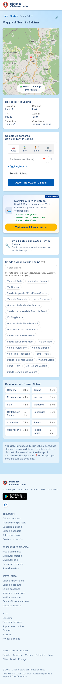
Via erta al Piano (40, 347)
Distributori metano (12, 555)
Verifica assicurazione (14, 593)
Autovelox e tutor (12, 535)
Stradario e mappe (12, 526)
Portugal (22, 659)
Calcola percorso (12, 518)
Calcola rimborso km (13, 580)
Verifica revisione (12, 597)
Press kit (7, 634)
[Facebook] (5, 505)
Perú (50, 655)
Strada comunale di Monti (20, 341)
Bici (25, 149)
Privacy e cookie (11, 638)
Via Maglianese (15, 317)
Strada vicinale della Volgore (22, 372)
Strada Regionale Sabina (20, 359)
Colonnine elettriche (13, 564)
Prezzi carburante (12, 551)
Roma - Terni (14, 365)
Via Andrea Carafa (37, 281)
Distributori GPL (10, 560)
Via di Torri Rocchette (18, 353)
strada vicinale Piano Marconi (22, 323)
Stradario (14, 16)
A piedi (37, 149)
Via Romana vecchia (36, 365)
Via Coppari (13, 287)
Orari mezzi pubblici (13, 539)
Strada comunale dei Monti (21, 335)
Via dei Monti (45, 341)
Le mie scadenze (11, 589)
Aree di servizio (11, 568)
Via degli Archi (14, 281)
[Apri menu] (57, 5)
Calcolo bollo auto (12, 584)
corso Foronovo (41, 299)
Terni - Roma (42, 353)
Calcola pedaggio (12, 531)
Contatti (6, 630)
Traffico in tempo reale (14, 522)
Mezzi (48, 149)
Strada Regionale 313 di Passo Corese (27, 293)
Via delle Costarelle (17, 299)
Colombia (40, 655)
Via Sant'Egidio (46, 359)
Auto (13, 149)
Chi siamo (8, 618)
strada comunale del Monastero (23, 329)
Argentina (18, 655)
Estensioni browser (12, 622)
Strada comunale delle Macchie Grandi (27, 311)
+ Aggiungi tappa (17, 166)
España (6, 655)
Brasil (13, 659)
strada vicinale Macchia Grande (23, 305)
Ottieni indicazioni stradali (31, 182)
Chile (5, 659)
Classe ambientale (12, 605)
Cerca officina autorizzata (16, 601)
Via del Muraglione (17, 347)
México (29, 655)
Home (5, 16)
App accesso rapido (13, 626)
